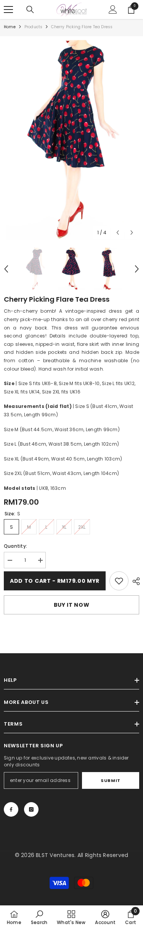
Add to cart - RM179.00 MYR (55, 581)
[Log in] (113, 9)
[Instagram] (31, 809)
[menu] (8, 9)
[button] (117, 232)
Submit (110, 780)
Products (33, 27)
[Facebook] (11, 809)
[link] (119, 580)
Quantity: (15, 546)
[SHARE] (134, 581)
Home (10, 27)
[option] (71, 140)
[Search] (30, 9)
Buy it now (72, 605)
